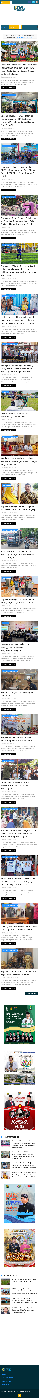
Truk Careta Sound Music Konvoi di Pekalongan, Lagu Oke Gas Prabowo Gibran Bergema (18, 554)
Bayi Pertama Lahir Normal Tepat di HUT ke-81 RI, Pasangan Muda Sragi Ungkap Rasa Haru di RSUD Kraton (18, 320)
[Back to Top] (19, 1395)
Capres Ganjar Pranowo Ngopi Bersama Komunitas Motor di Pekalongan (15, 785)
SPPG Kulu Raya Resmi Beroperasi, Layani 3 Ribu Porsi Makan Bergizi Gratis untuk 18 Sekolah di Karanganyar (25, 1291)
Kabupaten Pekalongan (10, 344)
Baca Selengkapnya (8, 87)
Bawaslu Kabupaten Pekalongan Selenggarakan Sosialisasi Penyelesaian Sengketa (16, 647)
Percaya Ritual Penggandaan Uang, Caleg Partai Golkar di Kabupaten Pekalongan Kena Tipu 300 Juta (17, 368)
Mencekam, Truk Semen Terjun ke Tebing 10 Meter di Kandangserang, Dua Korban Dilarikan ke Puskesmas (24, 1165)
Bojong (5, 392)
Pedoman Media (7, 1377)
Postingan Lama (31, 993)
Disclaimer (5, 1384)
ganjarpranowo (8, 761)
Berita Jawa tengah (9, 43)
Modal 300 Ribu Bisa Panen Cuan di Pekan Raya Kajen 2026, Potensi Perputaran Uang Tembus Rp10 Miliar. (24, 1175)
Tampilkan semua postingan (24, 37)
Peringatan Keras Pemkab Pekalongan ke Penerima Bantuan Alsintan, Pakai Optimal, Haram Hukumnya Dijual (19, 221)
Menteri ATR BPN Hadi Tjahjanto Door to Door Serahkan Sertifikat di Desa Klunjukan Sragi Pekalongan (18, 833)
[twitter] (33, 2)
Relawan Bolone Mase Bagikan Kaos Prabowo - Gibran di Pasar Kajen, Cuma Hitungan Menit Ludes (18, 881)
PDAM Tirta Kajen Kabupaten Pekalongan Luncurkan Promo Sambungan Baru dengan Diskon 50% (24, 1300)
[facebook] (29, 2)
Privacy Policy (7, 1381)
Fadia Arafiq (7, 485)
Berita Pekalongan (9, 95)
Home (3, 27)
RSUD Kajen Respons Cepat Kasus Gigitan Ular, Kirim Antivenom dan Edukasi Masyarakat (23, 1310)
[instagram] (37, 2)
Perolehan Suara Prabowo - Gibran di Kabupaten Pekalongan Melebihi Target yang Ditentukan (19, 461)
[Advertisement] (19, 1337)
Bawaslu (5, 623)
